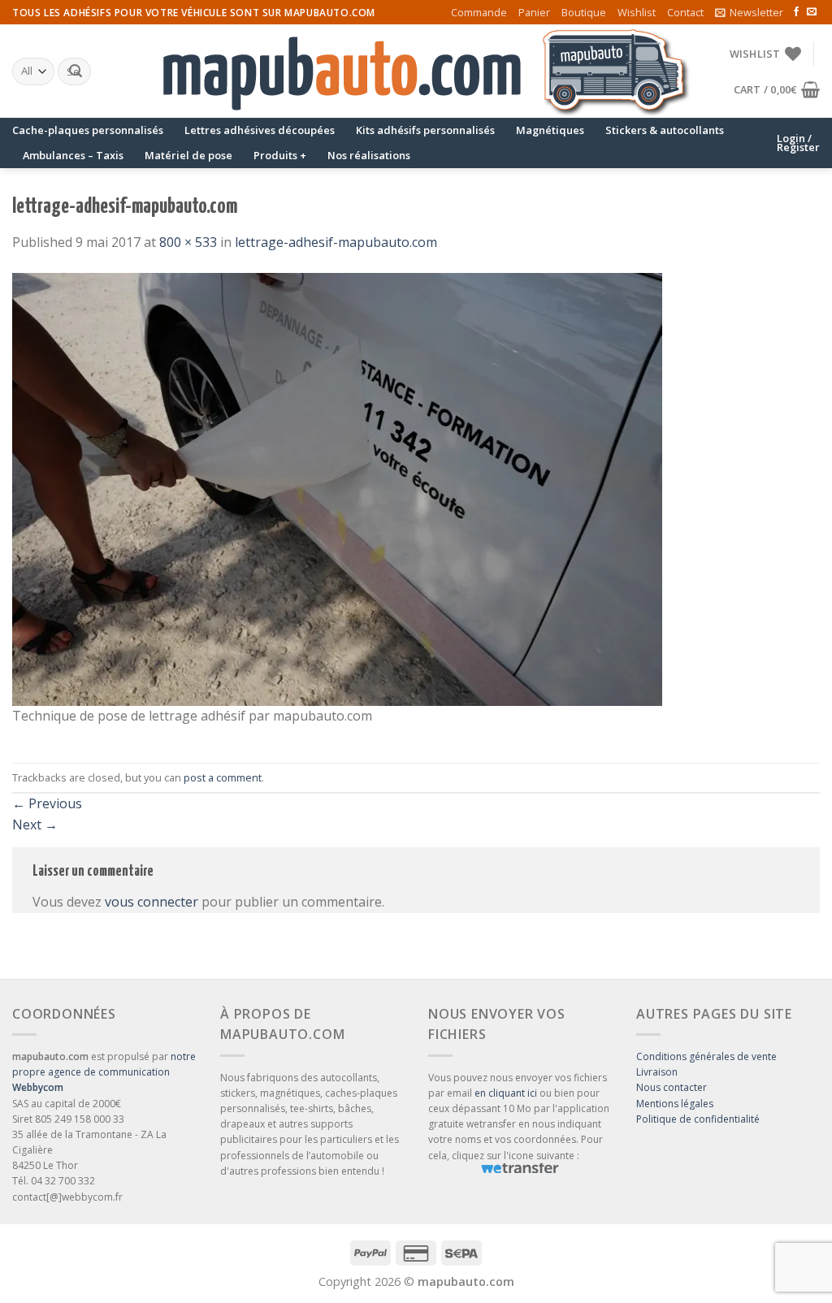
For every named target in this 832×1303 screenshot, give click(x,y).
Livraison (657, 1072)
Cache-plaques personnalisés (87, 130)
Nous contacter (671, 1087)
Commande (479, 12)
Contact (685, 12)
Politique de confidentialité (698, 1119)
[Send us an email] (812, 12)
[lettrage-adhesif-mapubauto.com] (337, 488)
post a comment (223, 777)
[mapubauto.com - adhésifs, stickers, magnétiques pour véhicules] (416, 71)
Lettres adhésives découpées (259, 130)
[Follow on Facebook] (796, 12)
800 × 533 (188, 242)
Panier (534, 12)
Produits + (280, 155)
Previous (47, 803)
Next (35, 824)
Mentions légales (674, 1103)
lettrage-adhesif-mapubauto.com (336, 242)
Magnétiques (550, 130)
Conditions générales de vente (706, 1056)
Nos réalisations (368, 155)
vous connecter (151, 902)
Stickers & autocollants (664, 130)
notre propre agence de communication (104, 1072)
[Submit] (75, 71)
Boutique (583, 12)
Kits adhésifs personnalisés (425, 130)
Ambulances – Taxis (73, 155)
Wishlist (637, 12)
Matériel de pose (188, 155)
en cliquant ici (505, 1093)
